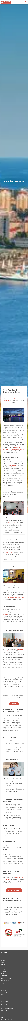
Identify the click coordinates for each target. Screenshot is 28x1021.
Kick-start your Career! (14, 890)
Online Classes (5, 980)
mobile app (9, 552)
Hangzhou (4, 964)
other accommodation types (16, 597)
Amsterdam (4, 992)
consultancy (17, 447)
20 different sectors (11, 465)
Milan (2, 994)
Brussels (3, 990)
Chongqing (4, 973)
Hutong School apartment (15, 589)
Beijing (3, 960)
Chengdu (3, 969)
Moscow (3, 996)
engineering (6, 449)
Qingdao (3, 971)
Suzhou (3, 966)
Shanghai (3, 962)
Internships (4, 1015)
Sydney (3, 999)
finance (7, 451)
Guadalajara (4, 1001)
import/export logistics (17, 449)
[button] (25, 1)
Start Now (14, 703)
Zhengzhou (4, 975)
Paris (2, 988)
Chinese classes (12, 522)
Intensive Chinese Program (8, 1010)
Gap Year (3, 1013)
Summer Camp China (7, 1017)
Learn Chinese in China (9, 957)
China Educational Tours (7, 1019)
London (3, 986)
